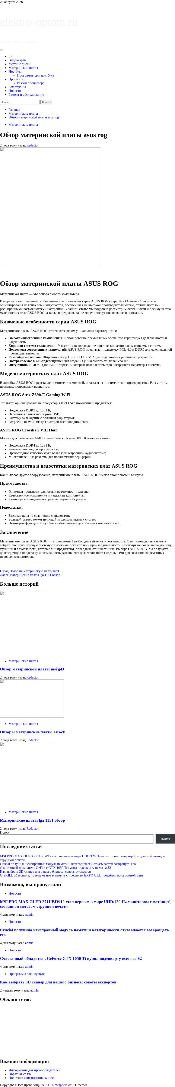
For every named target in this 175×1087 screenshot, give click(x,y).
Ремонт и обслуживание (26, 94)
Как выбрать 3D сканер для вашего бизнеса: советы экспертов (45, 871)
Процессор (16, 79)
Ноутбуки (16, 71)
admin (29, 914)
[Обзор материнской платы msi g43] (23, 654)
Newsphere (59, 1085)
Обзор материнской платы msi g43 (32, 669)
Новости (15, 90)
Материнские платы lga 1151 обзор (30, 575)
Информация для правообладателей (35, 1070)
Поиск (4, 832)
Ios (11, 56)
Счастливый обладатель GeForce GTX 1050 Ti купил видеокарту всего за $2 (55, 867)
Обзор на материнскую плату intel (29, 571)
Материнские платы (23, 68)
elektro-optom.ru (39, 22)
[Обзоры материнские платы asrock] (32, 716)
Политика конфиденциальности (32, 1078)
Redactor (32, 145)
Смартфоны (17, 87)
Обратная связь (20, 1074)
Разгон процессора (30, 83)
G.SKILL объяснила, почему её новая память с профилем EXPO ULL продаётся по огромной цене (71, 875)
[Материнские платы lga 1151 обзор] (26, 805)
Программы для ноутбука (35, 75)
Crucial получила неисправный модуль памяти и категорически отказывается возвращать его (68, 864)
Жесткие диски (20, 64)
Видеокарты (17, 60)
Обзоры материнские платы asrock (32, 732)
